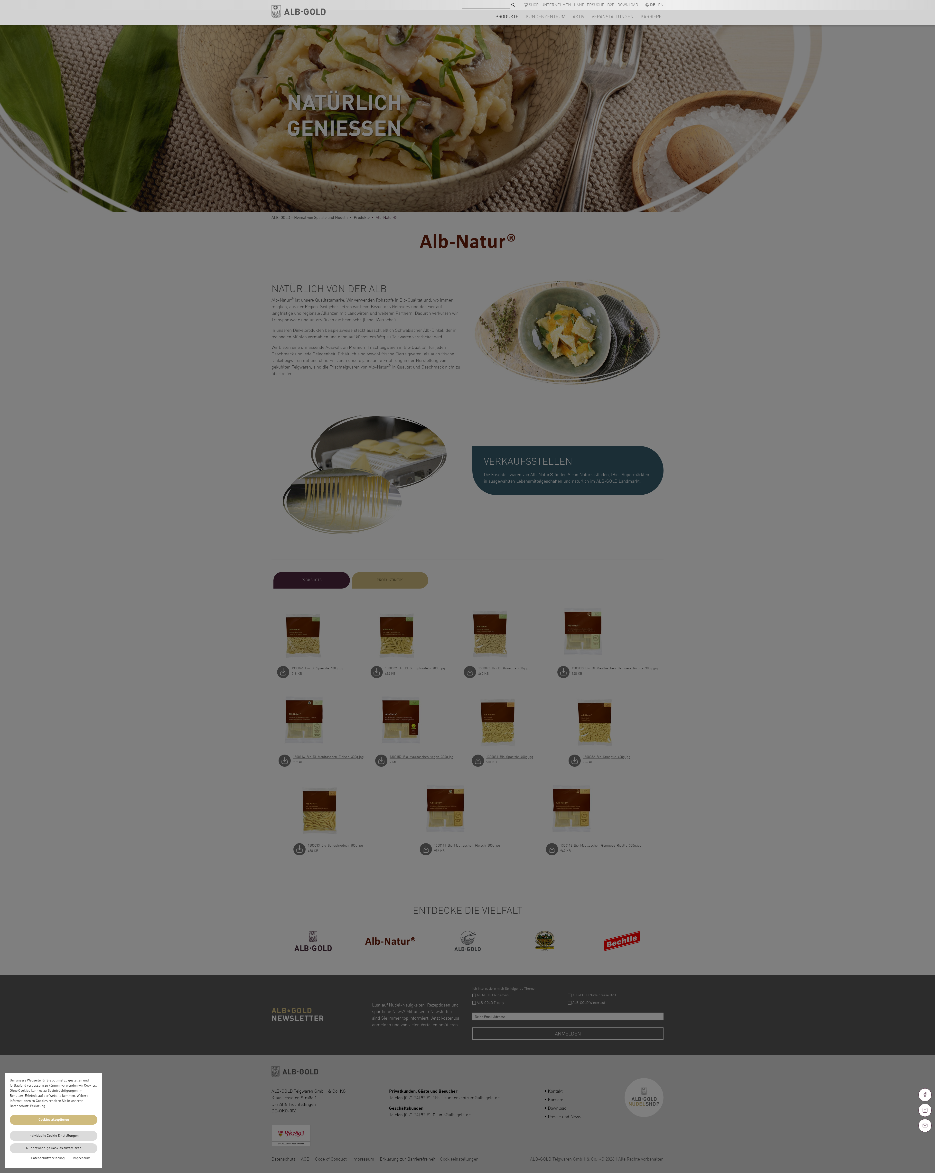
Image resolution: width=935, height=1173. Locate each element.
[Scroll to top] (925, 1143)
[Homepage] (298, 11)
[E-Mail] (925, 1125)
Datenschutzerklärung (48, 1158)
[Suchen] (513, 5)
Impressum (81, 1158)
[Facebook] (925, 1094)
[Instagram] (925, 1110)
